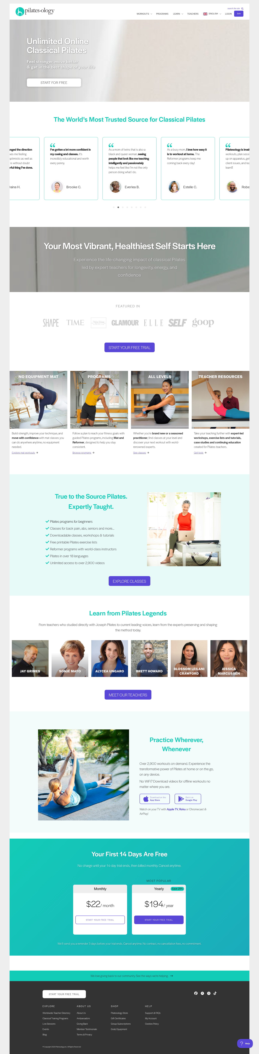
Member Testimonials (87, 1029)
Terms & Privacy (84, 1034)
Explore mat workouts (23, 452)
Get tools (198, 452)
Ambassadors (83, 1018)
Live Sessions (49, 1023)
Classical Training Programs (55, 1018)
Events (46, 1029)
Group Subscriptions (121, 1023)
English (213, 13)
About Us (81, 1012)
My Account (151, 1018)
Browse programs (82, 452)
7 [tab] (140, 207)
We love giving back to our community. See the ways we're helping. (129, 976)
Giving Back (82, 1023)
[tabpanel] (129, 168)
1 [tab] (113, 207)
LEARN (176, 14)
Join (239, 13)
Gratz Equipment (119, 1029)
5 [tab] (131, 207)
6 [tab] (136, 207)
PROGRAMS (162, 14)
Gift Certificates (118, 1018)
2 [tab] (118, 207)
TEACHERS (192, 14)
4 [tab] (127, 207)
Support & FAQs (153, 1012)
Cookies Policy (152, 1023)
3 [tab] (122, 207)
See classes (139, 452)
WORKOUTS (143, 14)
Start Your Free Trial (100, 919)
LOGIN (228, 14)
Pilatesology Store (119, 1012)
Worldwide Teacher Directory (56, 1012)
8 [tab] (145, 207)
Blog (45, 1034)
